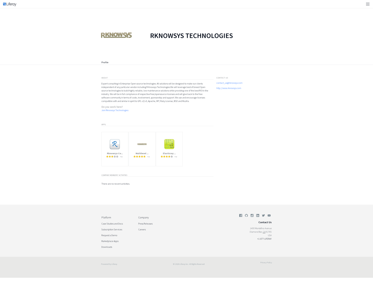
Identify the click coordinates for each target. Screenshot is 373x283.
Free (121, 157)
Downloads (106, 246)
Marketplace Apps (109, 241)
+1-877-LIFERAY (264, 238)
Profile (104, 62)
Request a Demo (109, 235)
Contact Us (265, 222)
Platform (106, 217)
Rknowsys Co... (115, 153)
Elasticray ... (169, 153)
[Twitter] (263, 216)
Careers (142, 229)
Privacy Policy (266, 262)
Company (143, 217)
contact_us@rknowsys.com (229, 82)
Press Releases (145, 223)
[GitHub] (246, 216)
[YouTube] (268, 216)
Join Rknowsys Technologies (114, 110)
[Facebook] (240, 216)
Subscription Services (111, 229)
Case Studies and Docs (112, 223)
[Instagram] (252, 216)
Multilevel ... (142, 153)
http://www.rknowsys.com (228, 88)
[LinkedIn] (257, 216)
